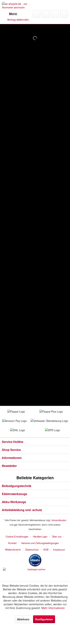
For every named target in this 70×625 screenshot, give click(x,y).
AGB (46, 549)
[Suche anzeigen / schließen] (36, 14)
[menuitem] (9, 14)
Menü (13, 14)
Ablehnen (23, 619)
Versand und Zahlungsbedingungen (40, 543)
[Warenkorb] (64, 14)
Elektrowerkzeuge (14, 494)
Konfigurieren (44, 619)
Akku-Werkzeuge (14, 502)
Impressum (59, 549)
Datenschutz (32, 549)
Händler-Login (40, 536)
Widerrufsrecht (13, 549)
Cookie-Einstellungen (17, 536)
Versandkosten (58, 520)
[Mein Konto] (55, 14)
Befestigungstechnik (16, 486)
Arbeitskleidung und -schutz (22, 510)
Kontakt (12, 543)
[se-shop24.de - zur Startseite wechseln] (18, 5)
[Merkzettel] (45, 14)
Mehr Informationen (53, 608)
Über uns (57, 536)
